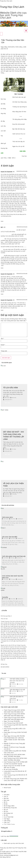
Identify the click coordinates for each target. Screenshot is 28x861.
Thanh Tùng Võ (8, 714)
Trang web (4, 351)
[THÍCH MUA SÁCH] (5, 511)
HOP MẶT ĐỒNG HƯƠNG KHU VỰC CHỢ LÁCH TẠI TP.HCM (17, 680)
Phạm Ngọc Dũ (8, 732)
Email (3, 344)
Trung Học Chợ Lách (6, 1)
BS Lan (6, 809)
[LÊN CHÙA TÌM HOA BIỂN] (5, 531)
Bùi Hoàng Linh (8, 813)
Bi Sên (6, 804)
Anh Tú (6, 796)
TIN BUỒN (5, 597)
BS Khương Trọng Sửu (10, 807)
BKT (2, 227)
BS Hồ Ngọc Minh (9, 806)
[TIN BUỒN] (5, 591)
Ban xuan (6, 800)
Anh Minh (6, 794)
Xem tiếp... (8, 402)
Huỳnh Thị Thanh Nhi (6, 171)
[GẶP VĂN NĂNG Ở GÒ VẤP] (5, 692)
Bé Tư (5, 802)
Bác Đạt (6, 798)
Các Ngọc (7, 819)
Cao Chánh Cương (9, 824)
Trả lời (2, 221)
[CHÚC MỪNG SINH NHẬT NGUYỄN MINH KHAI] (5, 570)
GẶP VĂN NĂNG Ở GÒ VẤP (17, 690)
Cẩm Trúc (7, 822)
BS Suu (6, 811)
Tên (2, 338)
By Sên (6, 815)
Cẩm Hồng (7, 820)
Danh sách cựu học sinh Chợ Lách (14, 843)
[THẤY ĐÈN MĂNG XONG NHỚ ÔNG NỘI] (5, 550)
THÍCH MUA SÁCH (7, 517)
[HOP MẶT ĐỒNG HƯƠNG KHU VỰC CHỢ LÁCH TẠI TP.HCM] (5, 682)
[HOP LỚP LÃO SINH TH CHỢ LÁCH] (5, 700)
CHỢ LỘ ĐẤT (19, 723)
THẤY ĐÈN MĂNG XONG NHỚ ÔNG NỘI (13, 556)
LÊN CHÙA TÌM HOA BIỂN (9, 537)
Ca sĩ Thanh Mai (8, 817)
